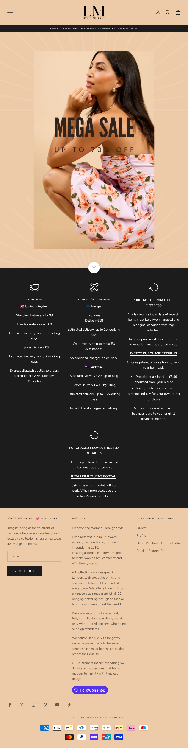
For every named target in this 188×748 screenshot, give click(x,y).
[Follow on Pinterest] (45, 705)
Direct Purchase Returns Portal (159, 543)
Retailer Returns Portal (153, 551)
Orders (142, 528)
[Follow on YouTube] (57, 705)
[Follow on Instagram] (33, 705)
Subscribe (24, 571)
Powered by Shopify (110, 717)
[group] (94, 150)
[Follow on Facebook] (9, 705)
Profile (141, 535)
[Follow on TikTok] (69, 705)
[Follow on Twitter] (21, 705)
